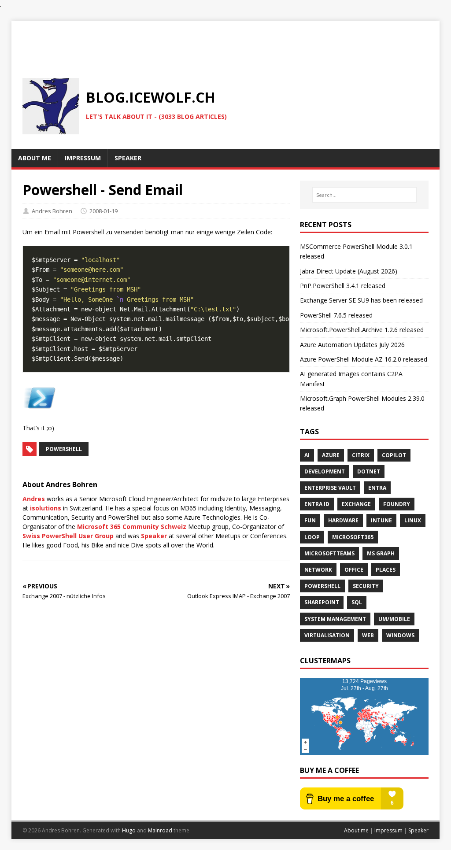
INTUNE (381, 520)
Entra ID (316, 504)
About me (356, 830)
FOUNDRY (396, 504)
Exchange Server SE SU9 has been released (361, 300)
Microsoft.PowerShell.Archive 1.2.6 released (362, 329)
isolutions (45, 508)
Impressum (388, 830)
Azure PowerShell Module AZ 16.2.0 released (363, 359)
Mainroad (160, 830)
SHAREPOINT (321, 602)
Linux (412, 520)
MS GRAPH (381, 553)
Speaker (154, 536)
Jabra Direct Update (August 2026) (348, 271)
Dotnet (368, 471)
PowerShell (64, 449)
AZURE (331, 455)
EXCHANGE (356, 504)
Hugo (129, 830)
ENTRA (377, 488)
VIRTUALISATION (327, 635)
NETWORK (318, 569)
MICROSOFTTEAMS (329, 553)
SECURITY (366, 586)
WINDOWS (400, 635)
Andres (33, 499)
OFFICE (353, 569)
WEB (368, 635)
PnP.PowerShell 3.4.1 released (342, 285)
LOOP (312, 537)
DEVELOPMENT (324, 471)
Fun (310, 520)
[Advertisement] (225, 40)
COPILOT (394, 455)
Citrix (361, 455)
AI (307, 455)
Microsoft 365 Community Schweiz (131, 526)
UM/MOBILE (394, 619)
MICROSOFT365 (352, 537)
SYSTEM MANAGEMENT (335, 619)
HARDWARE (343, 520)
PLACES (386, 569)
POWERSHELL (322, 586)
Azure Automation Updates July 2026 (352, 344)
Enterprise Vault (330, 488)
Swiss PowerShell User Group (68, 536)
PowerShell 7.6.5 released (336, 315)
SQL (356, 602)
